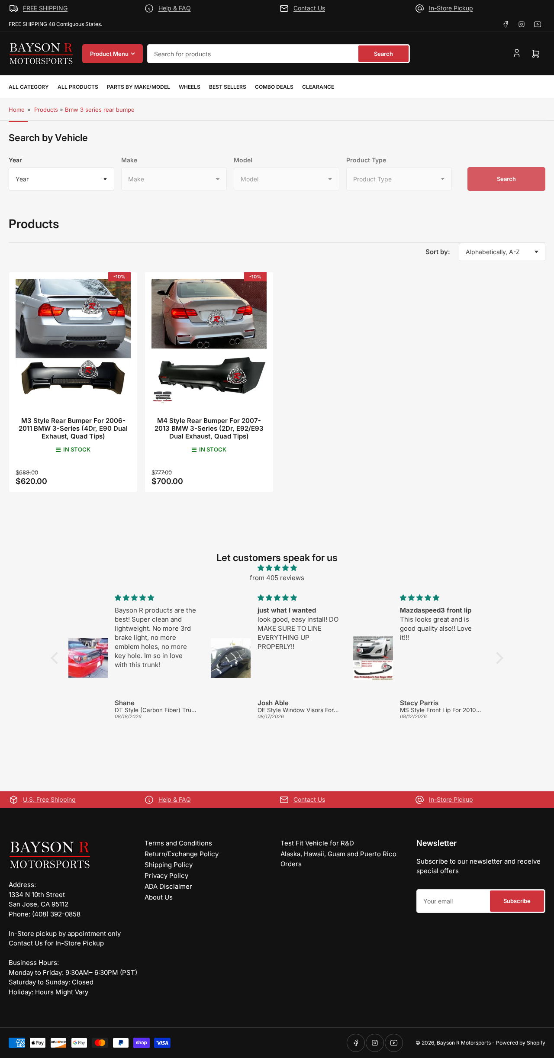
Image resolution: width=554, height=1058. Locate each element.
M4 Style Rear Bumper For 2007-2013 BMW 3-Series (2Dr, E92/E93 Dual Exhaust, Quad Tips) (209, 428)
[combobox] (278, 53)
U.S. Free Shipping (49, 799)
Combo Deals (274, 87)
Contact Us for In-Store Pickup (56, 943)
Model (243, 160)
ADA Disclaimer (168, 886)
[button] (57, 658)
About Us (159, 897)
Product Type (366, 160)
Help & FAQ (174, 8)
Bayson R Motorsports (464, 1042)
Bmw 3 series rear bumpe (100, 109)
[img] (277, 568)
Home (17, 109)
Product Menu (109, 53)
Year (15, 160)
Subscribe (517, 900)
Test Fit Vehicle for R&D (317, 843)
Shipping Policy (169, 865)
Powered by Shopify (520, 1042)
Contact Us (309, 8)
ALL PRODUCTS (78, 87)
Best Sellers (227, 87)
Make (129, 160)
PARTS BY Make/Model (138, 87)
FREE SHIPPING (45, 8)
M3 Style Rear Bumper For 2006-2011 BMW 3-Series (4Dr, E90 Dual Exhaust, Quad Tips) (73, 428)
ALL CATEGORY (29, 87)
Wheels (189, 87)
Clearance (318, 87)
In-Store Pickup (451, 8)
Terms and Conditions (178, 843)
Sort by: (437, 252)
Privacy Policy (166, 875)
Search (383, 53)
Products (46, 109)
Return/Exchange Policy (182, 854)
